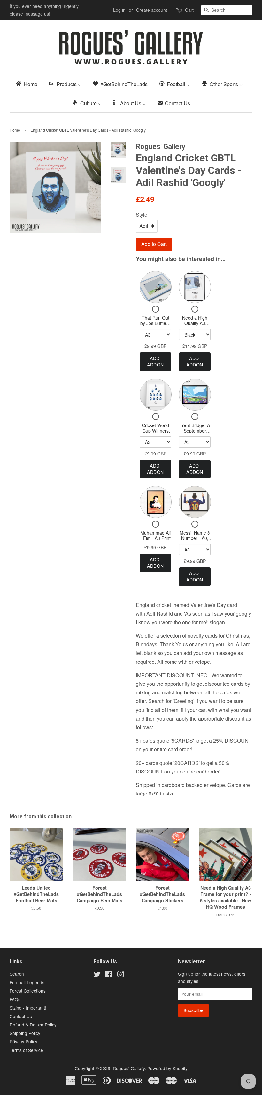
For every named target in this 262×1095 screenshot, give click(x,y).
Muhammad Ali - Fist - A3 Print (155, 535)
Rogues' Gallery (129, 1068)
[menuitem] (28, 83)
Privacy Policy (23, 1041)
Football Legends (27, 982)
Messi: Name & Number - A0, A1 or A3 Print (195, 538)
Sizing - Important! (28, 1007)
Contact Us (21, 1016)
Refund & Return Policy (33, 1024)
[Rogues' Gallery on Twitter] (97, 975)
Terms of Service (26, 1050)
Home (15, 130)
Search (17, 974)
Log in (119, 10)
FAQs (15, 999)
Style (141, 214)
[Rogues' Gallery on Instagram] (120, 975)
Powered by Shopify (167, 1068)
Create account (151, 10)
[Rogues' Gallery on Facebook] (108, 975)
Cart (189, 10)
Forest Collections (28, 991)
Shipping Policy (25, 1033)
